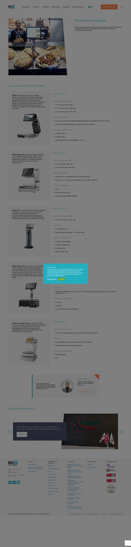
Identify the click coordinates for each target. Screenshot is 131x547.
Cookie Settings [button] (52, 279)
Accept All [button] (61, 279)
